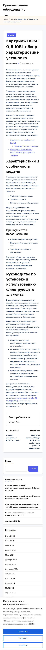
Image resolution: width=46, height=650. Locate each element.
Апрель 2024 (10, 593)
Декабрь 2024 (11, 559)
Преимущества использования (26, 146)
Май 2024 (9, 588)
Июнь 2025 (10, 541)
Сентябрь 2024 (11, 569)
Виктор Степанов (19, 417)
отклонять (23, 645)
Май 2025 (9, 545)
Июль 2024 (10, 578)
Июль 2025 (10, 536)
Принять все (23, 631)
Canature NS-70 (12, 521)
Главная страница (9, 19)
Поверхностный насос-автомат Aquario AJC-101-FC (19, 514)
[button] (14, 422)
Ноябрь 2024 (11, 564)
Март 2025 (10, 555)
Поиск (8, 461)
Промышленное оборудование (15, 7)
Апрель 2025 (10, 550)
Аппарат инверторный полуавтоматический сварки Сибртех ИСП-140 (22, 488)
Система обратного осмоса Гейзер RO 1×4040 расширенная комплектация (22, 505)
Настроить (23, 638)
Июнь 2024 (10, 583)
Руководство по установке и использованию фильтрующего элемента (22, 152)
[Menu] (6, 15)
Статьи (11, 35)
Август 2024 (10, 574)
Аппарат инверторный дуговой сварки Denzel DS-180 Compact (22, 497)
